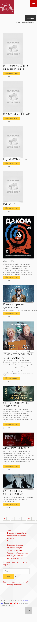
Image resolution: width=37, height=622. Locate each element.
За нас (9, 530)
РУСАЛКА (9, 204)
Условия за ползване (15, 550)
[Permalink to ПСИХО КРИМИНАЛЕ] (13, 96)
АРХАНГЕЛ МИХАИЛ (16, 448)
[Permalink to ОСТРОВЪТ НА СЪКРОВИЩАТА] (18, 481)
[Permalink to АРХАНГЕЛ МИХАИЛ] (18, 439)
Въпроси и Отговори (15, 545)
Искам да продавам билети (17, 533)
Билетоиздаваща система (16, 536)
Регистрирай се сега (14, 585)
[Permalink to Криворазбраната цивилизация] (18, 293)
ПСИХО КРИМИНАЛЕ (16, 114)
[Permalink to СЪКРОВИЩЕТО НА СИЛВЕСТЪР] (18, 393)
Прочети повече (11, 73)
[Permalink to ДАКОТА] (18, 237)
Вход (9, 541)
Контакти (10, 538)
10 (24, 518)
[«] (4, 519)
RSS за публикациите (15, 556)
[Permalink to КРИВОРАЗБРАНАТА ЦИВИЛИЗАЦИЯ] (13, 48)
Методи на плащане (14, 548)
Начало (18, 22)
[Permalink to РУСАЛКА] (13, 186)
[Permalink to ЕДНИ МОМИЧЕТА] (13, 141)
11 (29, 518)
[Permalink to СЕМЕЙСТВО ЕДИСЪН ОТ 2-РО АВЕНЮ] (18, 336)
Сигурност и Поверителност (17, 553)
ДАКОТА (8, 261)
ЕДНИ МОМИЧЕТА (15, 159)
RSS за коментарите (14, 558)
